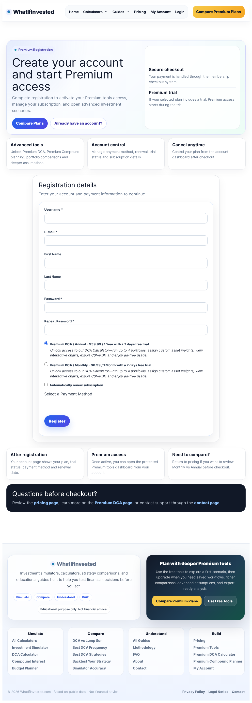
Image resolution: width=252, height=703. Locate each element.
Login (180, 12)
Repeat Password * (59, 321)
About (138, 661)
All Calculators (24, 640)
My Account (161, 12)
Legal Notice (218, 692)
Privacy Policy (193, 692)
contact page (207, 502)
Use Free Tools (220, 601)
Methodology (144, 647)
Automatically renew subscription (76, 385)
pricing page (46, 502)
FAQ (136, 654)
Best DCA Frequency (90, 647)
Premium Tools (206, 647)
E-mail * (50, 232)
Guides (118, 12)
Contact (139, 668)
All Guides (141, 640)
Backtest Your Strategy (92, 661)
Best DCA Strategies (89, 654)
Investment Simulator (30, 647)
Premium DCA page (113, 502)
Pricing (140, 12)
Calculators (92, 12)
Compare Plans (30, 123)
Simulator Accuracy (89, 668)
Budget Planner (25, 668)
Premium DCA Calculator (214, 654)
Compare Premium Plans (218, 11)
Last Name (52, 276)
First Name (52, 254)
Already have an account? (78, 123)
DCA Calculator (25, 654)
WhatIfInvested (76, 564)
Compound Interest (28, 661)
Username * (53, 209)
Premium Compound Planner (217, 661)
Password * (53, 299)
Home (74, 12)
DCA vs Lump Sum (88, 640)
